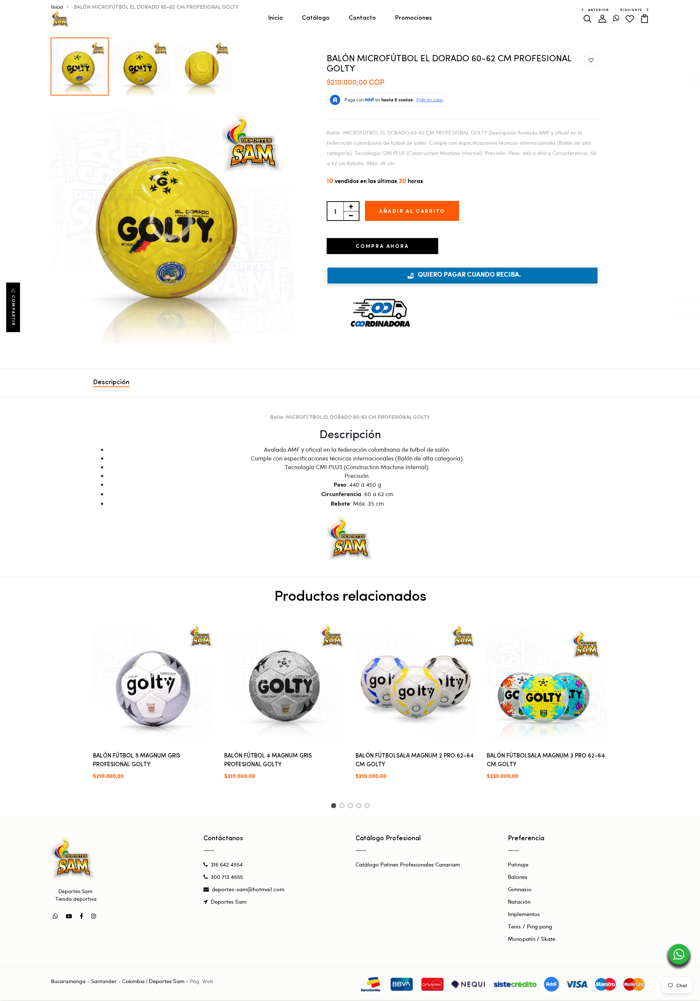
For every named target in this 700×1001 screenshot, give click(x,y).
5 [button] (368, 806)
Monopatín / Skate (531, 938)
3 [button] (351, 806)
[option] (80, 64)
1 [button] (334, 806)
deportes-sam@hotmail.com (248, 889)
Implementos (524, 914)
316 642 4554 (227, 864)
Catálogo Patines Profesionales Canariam (407, 864)
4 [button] (360, 806)
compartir (13, 310)
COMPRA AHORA (382, 246)
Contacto (362, 18)
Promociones (413, 18)
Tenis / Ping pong (530, 926)
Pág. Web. (202, 981)
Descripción (111, 382)
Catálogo (316, 18)
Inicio (275, 18)
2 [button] (343, 806)
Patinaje (518, 864)
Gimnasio (520, 889)
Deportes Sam (228, 901)
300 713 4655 (227, 876)
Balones (518, 876)
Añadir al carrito (412, 211)
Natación (519, 901)
